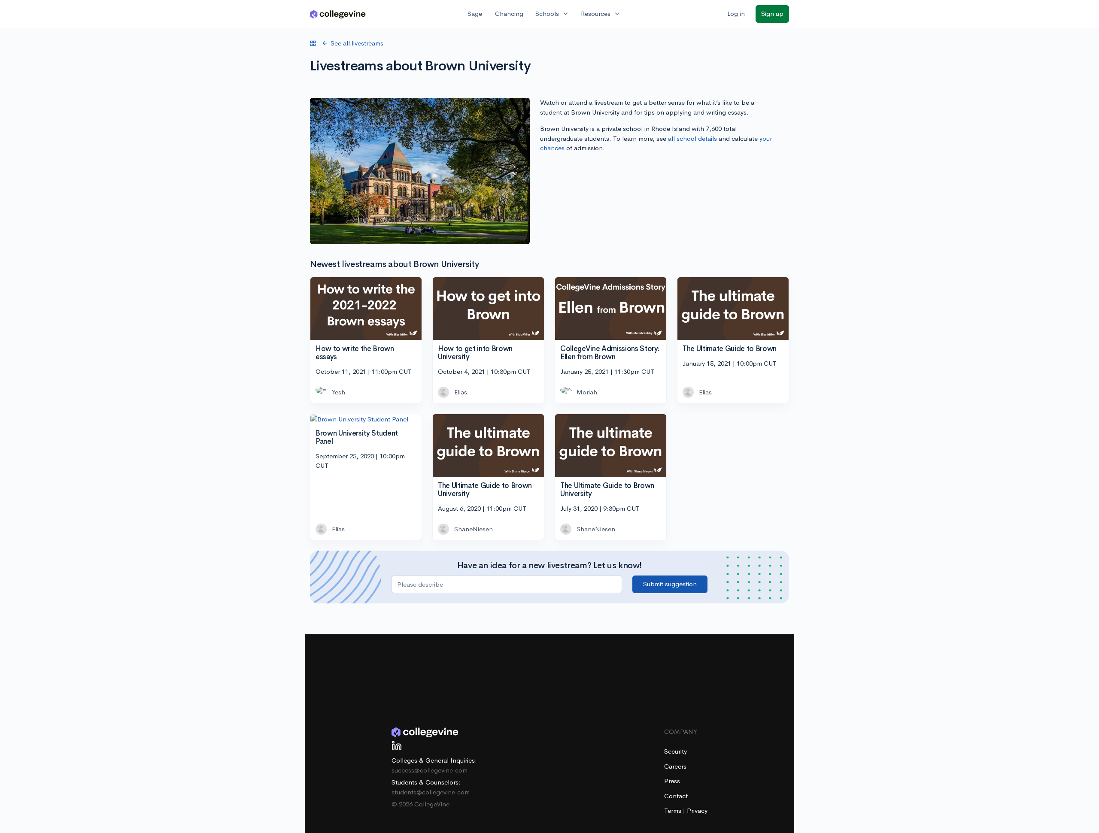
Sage (475, 13)
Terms (673, 810)
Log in (736, 13)
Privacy (697, 810)
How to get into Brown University (475, 352)
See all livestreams (357, 43)
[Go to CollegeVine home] (338, 14)
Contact (676, 796)
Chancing (509, 13)
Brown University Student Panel (357, 437)
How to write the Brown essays (355, 352)
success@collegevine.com (430, 770)
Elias (460, 392)
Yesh (338, 392)
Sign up (772, 13)
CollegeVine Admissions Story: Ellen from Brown (609, 352)
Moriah (587, 392)
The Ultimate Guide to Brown (730, 348)
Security (675, 751)
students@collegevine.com (431, 792)
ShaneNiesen (473, 529)
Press (672, 781)
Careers (675, 766)
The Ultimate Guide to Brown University (485, 489)
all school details (692, 138)
